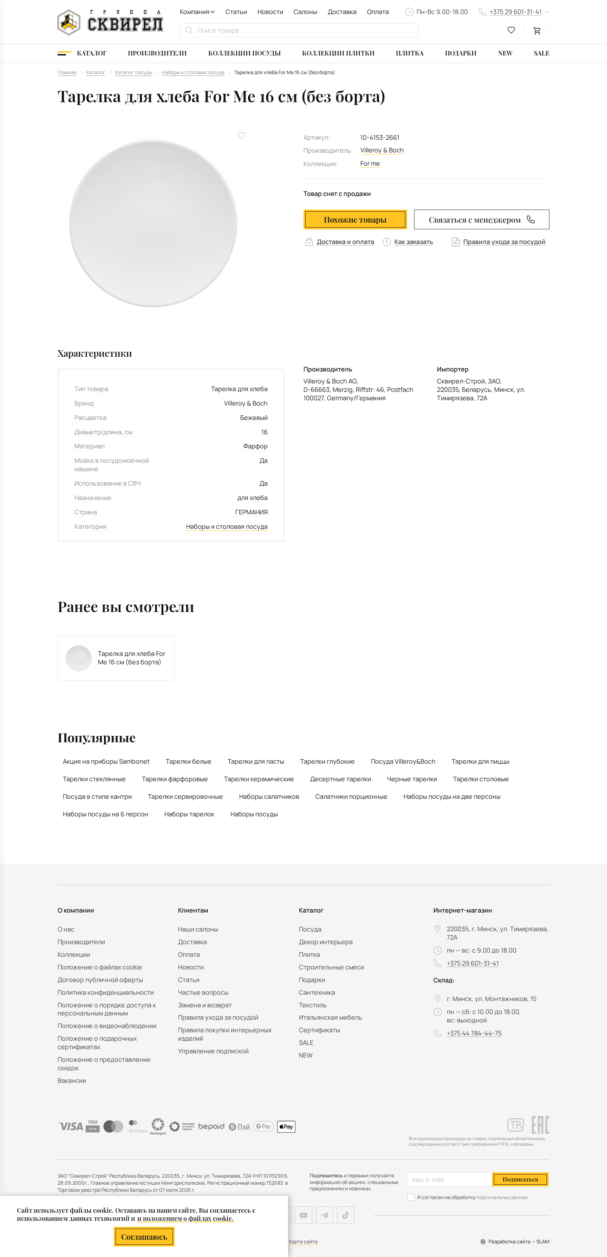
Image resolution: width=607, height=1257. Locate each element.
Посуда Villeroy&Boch (403, 761)
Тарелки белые (188, 761)
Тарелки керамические (259, 779)
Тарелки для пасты (256, 761)
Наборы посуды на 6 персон (105, 814)
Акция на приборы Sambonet (106, 761)
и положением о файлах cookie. (185, 1218)
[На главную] (110, 22)
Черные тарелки (412, 779)
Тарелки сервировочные (185, 796)
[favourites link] (511, 30)
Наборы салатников (269, 796)
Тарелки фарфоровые (175, 779)
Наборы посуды (254, 814)
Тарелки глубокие (327, 761)
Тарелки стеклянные (94, 779)
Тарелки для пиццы (480, 761)
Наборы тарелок (189, 814)
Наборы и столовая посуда (227, 526)
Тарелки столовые (481, 779)
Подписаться (520, 1179)
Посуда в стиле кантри (97, 796)
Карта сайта (303, 1241)
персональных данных (502, 1197)
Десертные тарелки (340, 779)
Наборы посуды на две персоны (452, 796)
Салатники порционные (351, 796)
